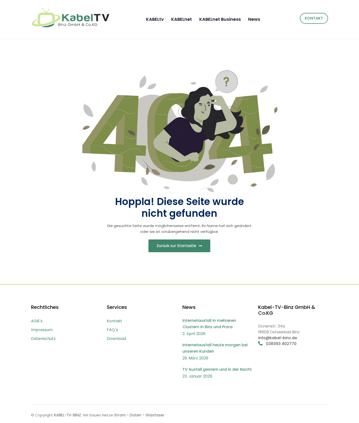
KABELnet (181, 19)
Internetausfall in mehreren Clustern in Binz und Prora (209, 324)
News (254, 19)
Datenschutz (43, 338)
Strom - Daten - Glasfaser (139, 415)
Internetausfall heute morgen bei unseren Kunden (215, 348)
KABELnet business (220, 19)
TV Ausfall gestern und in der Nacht (217, 369)
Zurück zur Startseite (177, 245)
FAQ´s (112, 330)
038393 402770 (280, 344)
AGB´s (36, 321)
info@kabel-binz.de (277, 338)
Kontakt (114, 321)
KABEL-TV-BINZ (67, 415)
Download (116, 338)
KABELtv (155, 19)
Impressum (42, 330)
